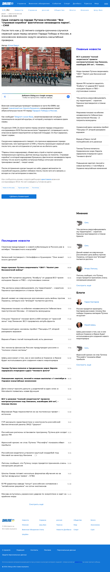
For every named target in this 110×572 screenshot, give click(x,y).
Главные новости (88, 49)
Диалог (4, 13)
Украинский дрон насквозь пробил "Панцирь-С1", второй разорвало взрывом (92, 129)
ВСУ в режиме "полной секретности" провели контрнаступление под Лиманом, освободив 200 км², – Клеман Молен (92, 61)
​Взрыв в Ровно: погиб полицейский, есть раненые (27, 339)
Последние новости (16, 240)
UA (3, 10)
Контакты (34, 550)
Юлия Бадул (13, 45)
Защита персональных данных (14, 555)
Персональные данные (66, 550)
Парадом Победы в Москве (44, 111)
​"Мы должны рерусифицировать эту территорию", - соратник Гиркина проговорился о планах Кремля (91, 102)
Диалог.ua (78, 562)
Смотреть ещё (36, 504)
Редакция (20, 550)
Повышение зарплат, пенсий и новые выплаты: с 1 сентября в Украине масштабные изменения (91, 165)
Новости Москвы (9, 188)
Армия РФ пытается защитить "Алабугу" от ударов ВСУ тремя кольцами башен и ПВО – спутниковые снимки (90, 87)
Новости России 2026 (15, 13)
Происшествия (23, 188)
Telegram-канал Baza (23, 117)
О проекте (6, 550)
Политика (35, 188)
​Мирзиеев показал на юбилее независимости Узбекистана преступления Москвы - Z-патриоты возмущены (90, 116)
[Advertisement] (36, 217)
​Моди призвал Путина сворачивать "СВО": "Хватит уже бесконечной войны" (92, 74)
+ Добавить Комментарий (19, 196)
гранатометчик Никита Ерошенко (24, 108)
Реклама (47, 550)
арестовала (46, 179)
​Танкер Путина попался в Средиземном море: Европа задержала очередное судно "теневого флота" (89, 152)
